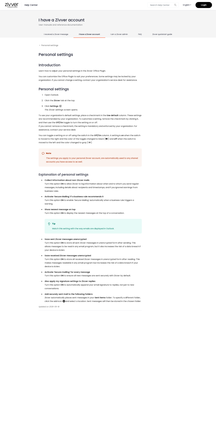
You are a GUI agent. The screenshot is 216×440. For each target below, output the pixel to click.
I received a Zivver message (56, 34)
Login (203, 5)
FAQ (140, 34)
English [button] (186, 5)
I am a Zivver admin (119, 34)
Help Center (31, 5)
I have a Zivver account (89, 34)
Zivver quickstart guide (162, 34)
